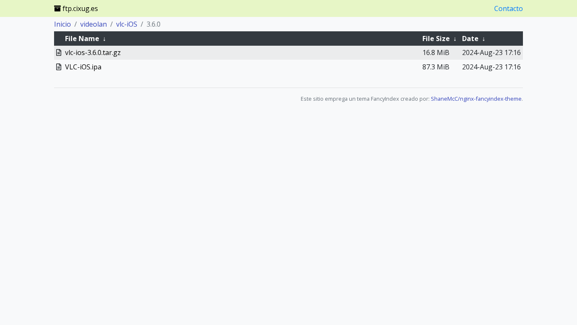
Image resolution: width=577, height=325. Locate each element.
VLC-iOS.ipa (83, 67)
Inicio (62, 24)
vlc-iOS (126, 24)
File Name (82, 38)
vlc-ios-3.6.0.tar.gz (93, 52)
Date (470, 38)
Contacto (508, 8)
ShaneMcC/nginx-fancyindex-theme (476, 98)
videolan (93, 24)
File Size (436, 38)
